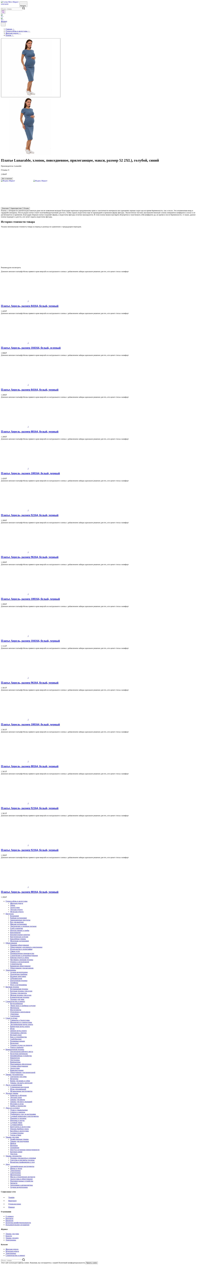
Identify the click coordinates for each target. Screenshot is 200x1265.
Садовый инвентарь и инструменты (24, 1116)
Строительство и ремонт (15, 1001)
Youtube (11, 1197)
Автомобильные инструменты (22, 1166)
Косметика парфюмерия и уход (22, 1162)
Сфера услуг (15, 951)
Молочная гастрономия (19, 941)
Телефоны (14, 983)
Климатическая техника (19, 997)
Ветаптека (14, 1079)
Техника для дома (17, 999)
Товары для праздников (19, 1141)
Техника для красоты (18, 993)
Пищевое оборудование (19, 945)
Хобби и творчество (18, 1106)
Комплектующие (16, 1070)
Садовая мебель (16, 1125)
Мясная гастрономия (18, 924)
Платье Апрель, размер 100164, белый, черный (30, 473)
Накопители (15, 1058)
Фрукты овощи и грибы (19, 930)
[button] (100, 126)
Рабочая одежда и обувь (19, 958)
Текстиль (13, 1154)
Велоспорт (14, 1043)
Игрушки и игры (17, 1104)
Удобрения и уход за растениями (23, 1114)
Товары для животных (14, 1074)
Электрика (14, 1014)
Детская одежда (16, 910)
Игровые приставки (18, 976)
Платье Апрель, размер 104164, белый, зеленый (31, 347)
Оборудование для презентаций (22, 1072)
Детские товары (12, 1093)
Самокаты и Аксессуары (20, 1020)
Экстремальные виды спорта (21, 1024)
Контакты (9, 1218)
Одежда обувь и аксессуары (16, 901)
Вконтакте (12, 1201)
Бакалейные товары (18, 939)
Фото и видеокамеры (18, 985)
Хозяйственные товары (19, 1139)
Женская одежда (16, 903)
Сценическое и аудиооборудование (24, 955)
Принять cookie (91, 1263)
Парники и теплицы (18, 1118)
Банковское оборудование (20, 966)
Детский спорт (16, 1097)
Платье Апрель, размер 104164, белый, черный (30, 640)
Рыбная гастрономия (18, 918)
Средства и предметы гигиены (22, 1160)
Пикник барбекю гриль (19, 1129)
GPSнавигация (16, 978)
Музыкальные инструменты (21, 1091)
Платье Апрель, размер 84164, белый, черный (29, 305)
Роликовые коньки (17, 1041)
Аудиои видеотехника (19, 972)
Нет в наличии (7, 178)
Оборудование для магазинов (21, 968)
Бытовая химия (16, 1152)
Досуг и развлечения (14, 1085)
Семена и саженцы (17, 1112)
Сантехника (15, 1016)
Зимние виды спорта (18, 1031)
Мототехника (15, 1175)
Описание (5, 208)
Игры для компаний (18, 1089)
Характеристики (16, 208)
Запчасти (13, 1183)
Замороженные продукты (20, 920)
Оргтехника (15, 1060)
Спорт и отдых (11, 1018)
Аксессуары (15, 907)
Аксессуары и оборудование (21, 1179)
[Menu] (3, 24)
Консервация (15, 932)
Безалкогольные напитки (20, 935)
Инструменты (15, 1010)
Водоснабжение (16, 1003)
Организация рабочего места (21, 1052)
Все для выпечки (17, 922)
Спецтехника (15, 1173)
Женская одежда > (13, 33)
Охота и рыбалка (16, 1047)
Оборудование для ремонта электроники (26, 947)
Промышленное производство (22, 953)
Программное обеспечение (20, 1064)
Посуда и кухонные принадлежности (24, 1150)
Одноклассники (14, 1204)
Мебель (13, 1143)
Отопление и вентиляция (20, 1012)
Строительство (16, 964)
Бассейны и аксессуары (19, 1131)
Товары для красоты (14, 1156)
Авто (8, 1164)
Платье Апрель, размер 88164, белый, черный (29, 431)
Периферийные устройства (21, 1056)
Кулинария (14, 916)
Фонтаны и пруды (17, 1120)
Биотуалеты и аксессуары (20, 1127)
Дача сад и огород (13, 1108)
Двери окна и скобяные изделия (22, 1006)
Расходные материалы (19, 1054)
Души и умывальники (19, 1110)
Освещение (14, 1148)
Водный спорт (16, 1035)
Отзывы (26, 208)
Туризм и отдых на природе (21, 1045)
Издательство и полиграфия (21, 949)
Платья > (10, 35)
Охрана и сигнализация (19, 962)
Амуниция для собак (18, 1077)
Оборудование (11, 943)
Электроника (11, 970)
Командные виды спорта (20, 1026)
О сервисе (10, 1216)
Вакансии (9, 1221)
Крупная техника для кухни (21, 991)
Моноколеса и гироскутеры (21, 1022)
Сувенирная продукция (19, 1087)
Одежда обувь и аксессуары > (18, 31)
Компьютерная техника (15, 1049)
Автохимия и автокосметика (21, 1185)
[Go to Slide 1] (31, 67)
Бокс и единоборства (18, 1037)
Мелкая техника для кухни (20, 995)
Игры (12, 1029)
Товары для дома (12, 1137)
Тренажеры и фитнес (18, 1033)
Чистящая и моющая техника (21, 960)
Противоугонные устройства (21, 1181)
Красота (9, 1236)
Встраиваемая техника (19, 989)
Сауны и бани (15, 1135)
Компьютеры (15, 1062)
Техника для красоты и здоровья (23, 1158)
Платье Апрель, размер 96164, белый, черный (29, 556)
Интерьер (14, 1145)
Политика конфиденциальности (18, 1223)
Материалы (14, 1008)
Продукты (10, 914)
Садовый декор (16, 1122)
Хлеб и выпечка (16, 928)
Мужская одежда (16, 912)
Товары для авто (12, 1238)
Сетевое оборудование (19, 1066)
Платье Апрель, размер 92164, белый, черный (29, 515)
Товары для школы (17, 1100)
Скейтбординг (16, 1039)
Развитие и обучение (18, 1095)
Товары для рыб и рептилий (21, 1083)
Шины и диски (16, 1168)
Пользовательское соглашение (17, 1225)
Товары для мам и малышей (21, 1102)
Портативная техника (18, 981)
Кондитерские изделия (19, 937)
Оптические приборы (18, 974)
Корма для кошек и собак (20, 1081)
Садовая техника (16, 1133)
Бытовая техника (12, 987)
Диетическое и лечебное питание (23, 926)
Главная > (10, 29)
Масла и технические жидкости (22, 1177)
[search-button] (3, 12)
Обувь (12, 905)
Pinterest (11, 1207)
